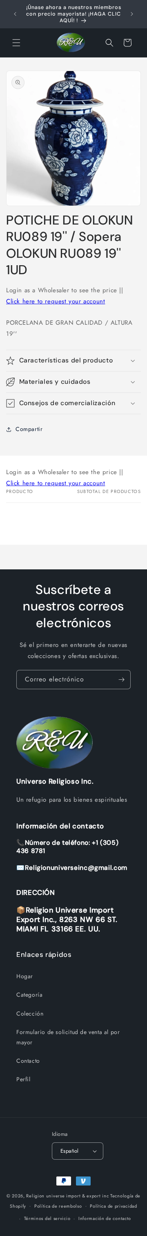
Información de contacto (104, 1218)
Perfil (23, 1079)
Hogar (24, 976)
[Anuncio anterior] (15, 14)
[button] (16, 43)
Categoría (29, 995)
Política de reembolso (58, 1206)
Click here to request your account (55, 301)
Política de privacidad (113, 1206)
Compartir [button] (29, 429)
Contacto (28, 1061)
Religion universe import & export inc (68, 1195)
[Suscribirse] (121, 679)
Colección (29, 1013)
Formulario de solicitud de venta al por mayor (68, 1037)
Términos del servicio (47, 1218)
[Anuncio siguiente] (132, 14)
